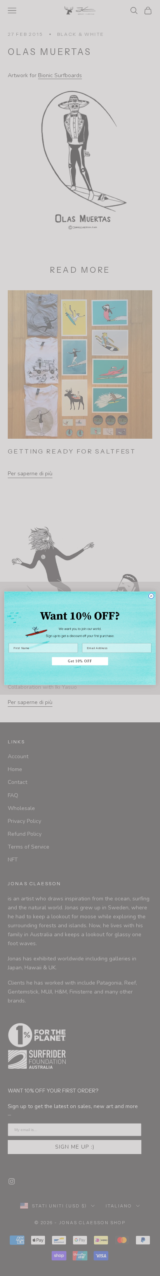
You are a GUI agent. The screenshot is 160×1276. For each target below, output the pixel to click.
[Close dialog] (151, 595)
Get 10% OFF (80, 661)
